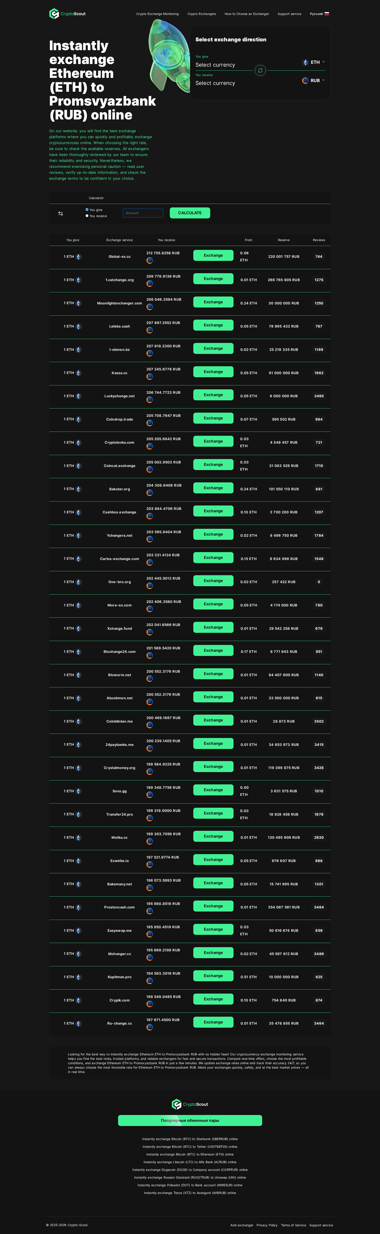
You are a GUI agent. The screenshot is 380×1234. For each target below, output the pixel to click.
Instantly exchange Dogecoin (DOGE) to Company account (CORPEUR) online (190, 1170)
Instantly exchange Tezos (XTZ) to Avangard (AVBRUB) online (190, 1193)
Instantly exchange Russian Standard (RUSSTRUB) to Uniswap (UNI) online (190, 1177)
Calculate (190, 213)
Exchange (213, 255)
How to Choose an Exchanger (247, 14)
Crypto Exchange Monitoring (157, 14)
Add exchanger (241, 1225)
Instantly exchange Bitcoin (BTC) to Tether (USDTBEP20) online (190, 1146)
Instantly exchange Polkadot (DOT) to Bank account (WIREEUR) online (190, 1185)
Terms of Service (293, 1225)
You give (95, 210)
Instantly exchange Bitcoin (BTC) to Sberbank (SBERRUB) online (190, 1139)
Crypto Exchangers (202, 14)
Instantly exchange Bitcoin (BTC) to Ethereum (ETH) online (190, 1154)
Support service (289, 14)
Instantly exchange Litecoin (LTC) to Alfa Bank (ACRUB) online (190, 1162)
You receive (97, 216)
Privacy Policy (267, 1225)
